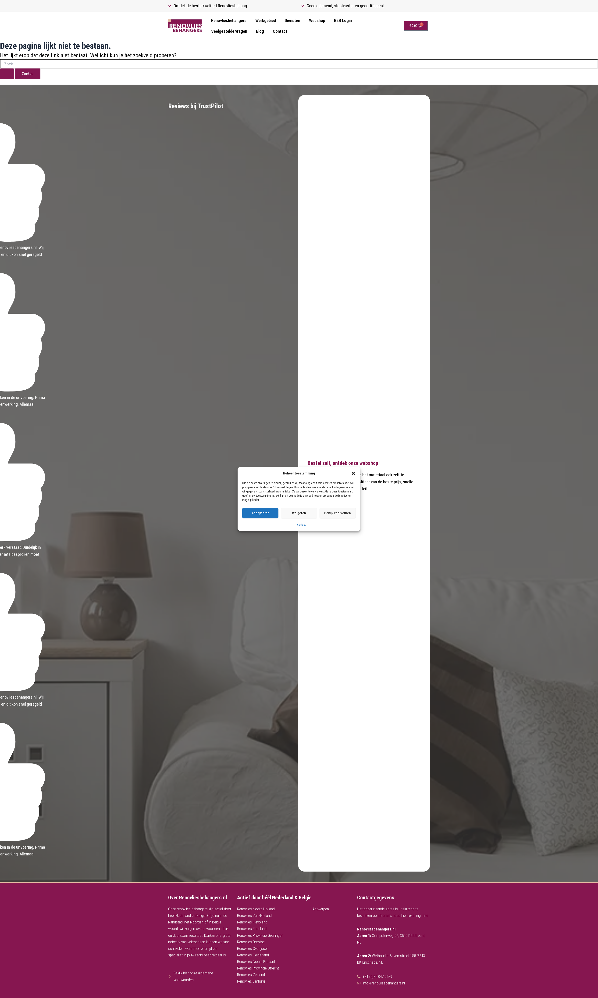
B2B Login (343, 20)
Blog (260, 31)
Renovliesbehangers (228, 20)
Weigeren (299, 513)
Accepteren (260, 513)
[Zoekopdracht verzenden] (7, 73)
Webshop (317, 20)
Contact (301, 524)
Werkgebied (265, 20)
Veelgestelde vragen (229, 31)
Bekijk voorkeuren (337, 513)
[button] (353, 473)
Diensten (292, 20)
